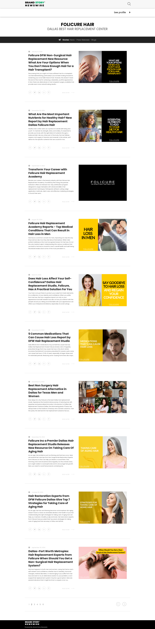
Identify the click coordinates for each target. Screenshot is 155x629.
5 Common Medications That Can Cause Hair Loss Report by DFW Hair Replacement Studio (49, 337)
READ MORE (65, 93)
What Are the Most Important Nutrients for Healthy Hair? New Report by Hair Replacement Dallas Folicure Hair (50, 119)
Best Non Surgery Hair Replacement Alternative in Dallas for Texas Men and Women (47, 390)
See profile (120, 12)
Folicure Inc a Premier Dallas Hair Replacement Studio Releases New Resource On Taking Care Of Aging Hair (51, 446)
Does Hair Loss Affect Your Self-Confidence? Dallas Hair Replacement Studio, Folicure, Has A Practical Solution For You (50, 284)
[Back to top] (148, 624)
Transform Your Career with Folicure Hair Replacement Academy (47, 173)
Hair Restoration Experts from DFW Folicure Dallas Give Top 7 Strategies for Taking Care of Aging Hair (49, 501)
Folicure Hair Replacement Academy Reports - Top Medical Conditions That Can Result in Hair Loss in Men (50, 228)
